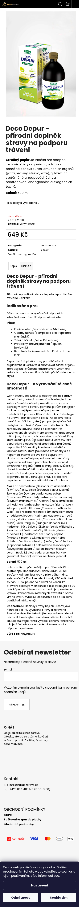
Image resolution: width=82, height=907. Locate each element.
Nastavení (39, 885)
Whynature (27, 224)
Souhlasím (59, 897)
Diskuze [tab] (26, 266)
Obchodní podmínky (19, 824)
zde (56, 876)
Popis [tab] (13, 266)
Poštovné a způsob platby (22, 819)
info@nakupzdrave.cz (24, 785)
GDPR (8, 814)
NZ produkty (48, 245)
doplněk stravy (32, 361)
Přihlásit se (17, 704)
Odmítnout (20, 897)
